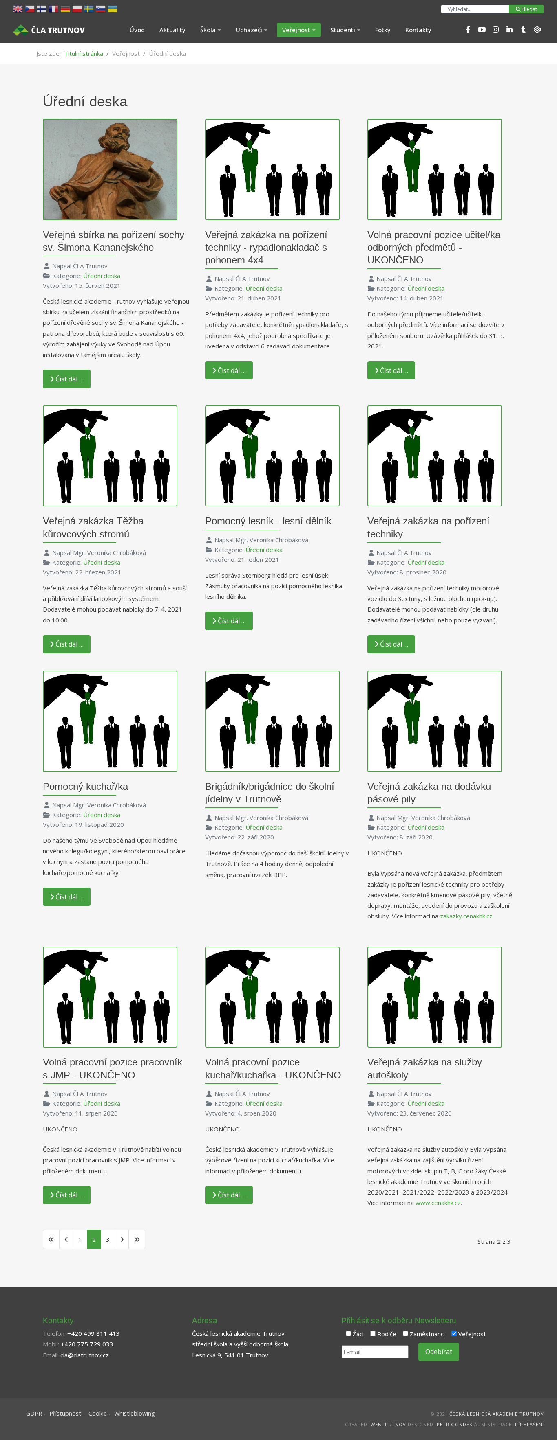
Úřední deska (101, 276)
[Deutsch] (66, 8)
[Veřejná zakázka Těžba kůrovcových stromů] (110, 455)
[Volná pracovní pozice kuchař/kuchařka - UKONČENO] (272, 996)
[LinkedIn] (509, 30)
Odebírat (438, 1351)
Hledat (529, 9)
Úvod (137, 30)
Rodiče (386, 1334)
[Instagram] (495, 30)
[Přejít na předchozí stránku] (66, 1239)
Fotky (383, 30)
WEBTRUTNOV (388, 1424)
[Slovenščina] (102, 8)
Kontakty (418, 30)
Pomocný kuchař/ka (85, 786)
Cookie (97, 1413)
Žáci (358, 1334)
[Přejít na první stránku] (51, 1239)
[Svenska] (90, 8)
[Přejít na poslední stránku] (136, 1239)
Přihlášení (529, 1424)
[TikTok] (523, 30)
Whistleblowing (134, 1413)
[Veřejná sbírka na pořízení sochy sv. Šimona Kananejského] (110, 168)
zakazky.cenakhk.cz (466, 916)
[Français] (54, 8)
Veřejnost (472, 1334)
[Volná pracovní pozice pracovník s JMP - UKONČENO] (110, 996)
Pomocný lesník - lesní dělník (268, 520)
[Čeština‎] (31, 8)
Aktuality (172, 30)
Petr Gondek (455, 1424)
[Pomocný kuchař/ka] (110, 720)
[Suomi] (43, 8)
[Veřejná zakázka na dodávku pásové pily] (434, 720)
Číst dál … (69, 379)
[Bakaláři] (537, 30)
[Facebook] (468, 30)
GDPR (34, 1413)
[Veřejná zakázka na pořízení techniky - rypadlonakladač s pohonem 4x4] (272, 168)
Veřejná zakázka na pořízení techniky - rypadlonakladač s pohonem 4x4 (266, 247)
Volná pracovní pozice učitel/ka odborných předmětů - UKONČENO (433, 247)
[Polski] (78, 8)
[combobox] (475, 9)
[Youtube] (481, 30)
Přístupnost (65, 1413)
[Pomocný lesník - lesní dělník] (272, 455)
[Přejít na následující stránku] (122, 1239)
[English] (19, 8)
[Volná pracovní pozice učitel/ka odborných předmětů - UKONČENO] (434, 168)
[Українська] (113, 8)
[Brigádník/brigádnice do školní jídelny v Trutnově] (272, 720)
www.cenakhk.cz (438, 1203)
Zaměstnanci (427, 1334)
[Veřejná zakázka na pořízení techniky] (434, 455)
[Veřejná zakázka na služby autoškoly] (434, 996)
